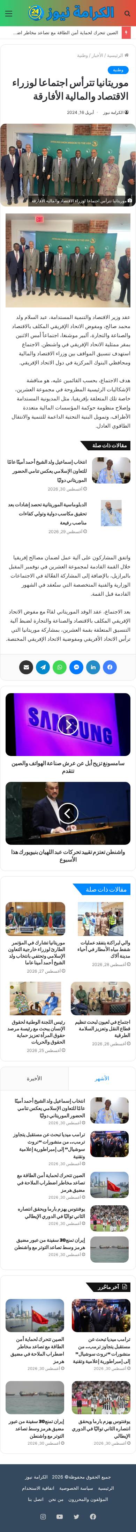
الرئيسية (115, 55)
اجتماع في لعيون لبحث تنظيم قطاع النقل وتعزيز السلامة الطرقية (102, 1028)
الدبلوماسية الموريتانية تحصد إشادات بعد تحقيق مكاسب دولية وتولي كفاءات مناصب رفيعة (47, 513)
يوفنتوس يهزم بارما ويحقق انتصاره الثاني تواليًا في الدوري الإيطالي (101, 1429)
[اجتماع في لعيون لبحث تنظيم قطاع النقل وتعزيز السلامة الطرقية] (100, 998)
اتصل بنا (36, 1499)
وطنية (82, 55)
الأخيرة (34, 1078)
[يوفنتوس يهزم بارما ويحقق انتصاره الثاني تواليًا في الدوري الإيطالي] (109, 1218)
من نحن (55, 1499)
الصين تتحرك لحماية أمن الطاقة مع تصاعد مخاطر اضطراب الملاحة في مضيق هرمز (51, 1183)
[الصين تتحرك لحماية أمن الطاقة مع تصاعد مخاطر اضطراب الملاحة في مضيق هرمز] (109, 1185)
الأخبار (97, 55)
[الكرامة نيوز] (68, 13)
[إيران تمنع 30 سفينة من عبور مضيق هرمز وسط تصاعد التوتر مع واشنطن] (109, 1249)
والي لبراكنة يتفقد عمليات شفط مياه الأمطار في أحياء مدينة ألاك (103, 949)
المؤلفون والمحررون (88, 1499)
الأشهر (102, 1078)
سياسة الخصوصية (76, 1488)
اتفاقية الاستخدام (38, 1488)
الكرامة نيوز (113, 112)
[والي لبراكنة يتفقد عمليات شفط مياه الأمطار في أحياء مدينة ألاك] (100, 919)
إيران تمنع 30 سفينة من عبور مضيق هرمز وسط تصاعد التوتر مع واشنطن (36, 1429)
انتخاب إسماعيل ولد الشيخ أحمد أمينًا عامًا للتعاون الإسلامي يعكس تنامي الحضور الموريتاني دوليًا (47, 471)
